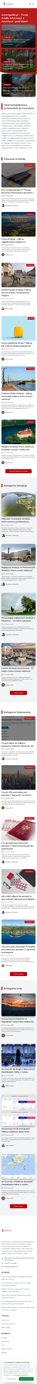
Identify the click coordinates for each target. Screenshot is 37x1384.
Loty (2, 1345)
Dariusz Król (9, 685)
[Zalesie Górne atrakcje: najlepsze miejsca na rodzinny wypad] (18, 60)
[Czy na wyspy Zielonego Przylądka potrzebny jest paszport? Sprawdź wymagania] (18, 932)
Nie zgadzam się (11, 1379)
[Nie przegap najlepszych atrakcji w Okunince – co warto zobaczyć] (18, 604)
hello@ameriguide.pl (11, 1266)
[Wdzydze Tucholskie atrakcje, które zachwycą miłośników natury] (18, 503)
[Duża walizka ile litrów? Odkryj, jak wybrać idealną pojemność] (18, 328)
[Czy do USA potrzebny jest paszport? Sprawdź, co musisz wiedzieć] (18, 777)
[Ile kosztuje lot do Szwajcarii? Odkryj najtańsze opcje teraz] (18, 1110)
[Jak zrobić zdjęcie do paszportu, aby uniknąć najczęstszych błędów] (18, 881)
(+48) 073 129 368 (10, 1263)
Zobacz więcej (18, 693)
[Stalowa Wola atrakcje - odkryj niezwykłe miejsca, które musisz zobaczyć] (18, 378)
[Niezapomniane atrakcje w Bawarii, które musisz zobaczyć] (18, 85)
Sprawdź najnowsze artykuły (18, 471)
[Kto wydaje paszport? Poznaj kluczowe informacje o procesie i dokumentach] (18, 175)
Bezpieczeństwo (7, 1349)
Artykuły (5, 1272)
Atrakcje (4, 1338)
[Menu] (30, 4)
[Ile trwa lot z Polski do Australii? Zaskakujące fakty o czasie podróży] (18, 1166)
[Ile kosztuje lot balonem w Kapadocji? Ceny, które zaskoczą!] (18, 1004)
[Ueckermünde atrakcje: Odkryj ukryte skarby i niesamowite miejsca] (18, 275)
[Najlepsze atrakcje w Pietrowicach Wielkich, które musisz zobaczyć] (18, 554)
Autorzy (5, 1315)
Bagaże (4, 1352)
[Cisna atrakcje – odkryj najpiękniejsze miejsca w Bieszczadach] (18, 224)
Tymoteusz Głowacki (12, 535)
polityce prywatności (22, 1375)
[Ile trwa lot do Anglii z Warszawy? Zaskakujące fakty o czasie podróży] (18, 1055)
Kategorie (5, 1333)
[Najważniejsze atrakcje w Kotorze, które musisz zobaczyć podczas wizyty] (18, 36)
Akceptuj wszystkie (26, 1379)
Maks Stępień (10, 1086)
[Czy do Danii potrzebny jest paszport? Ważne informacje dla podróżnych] (18, 828)
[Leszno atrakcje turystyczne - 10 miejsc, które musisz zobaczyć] (18, 654)
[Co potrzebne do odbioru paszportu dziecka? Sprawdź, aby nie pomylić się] (18, 728)
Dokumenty (5, 1341)
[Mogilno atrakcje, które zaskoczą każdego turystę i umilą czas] (18, 432)
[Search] (33, 4)
